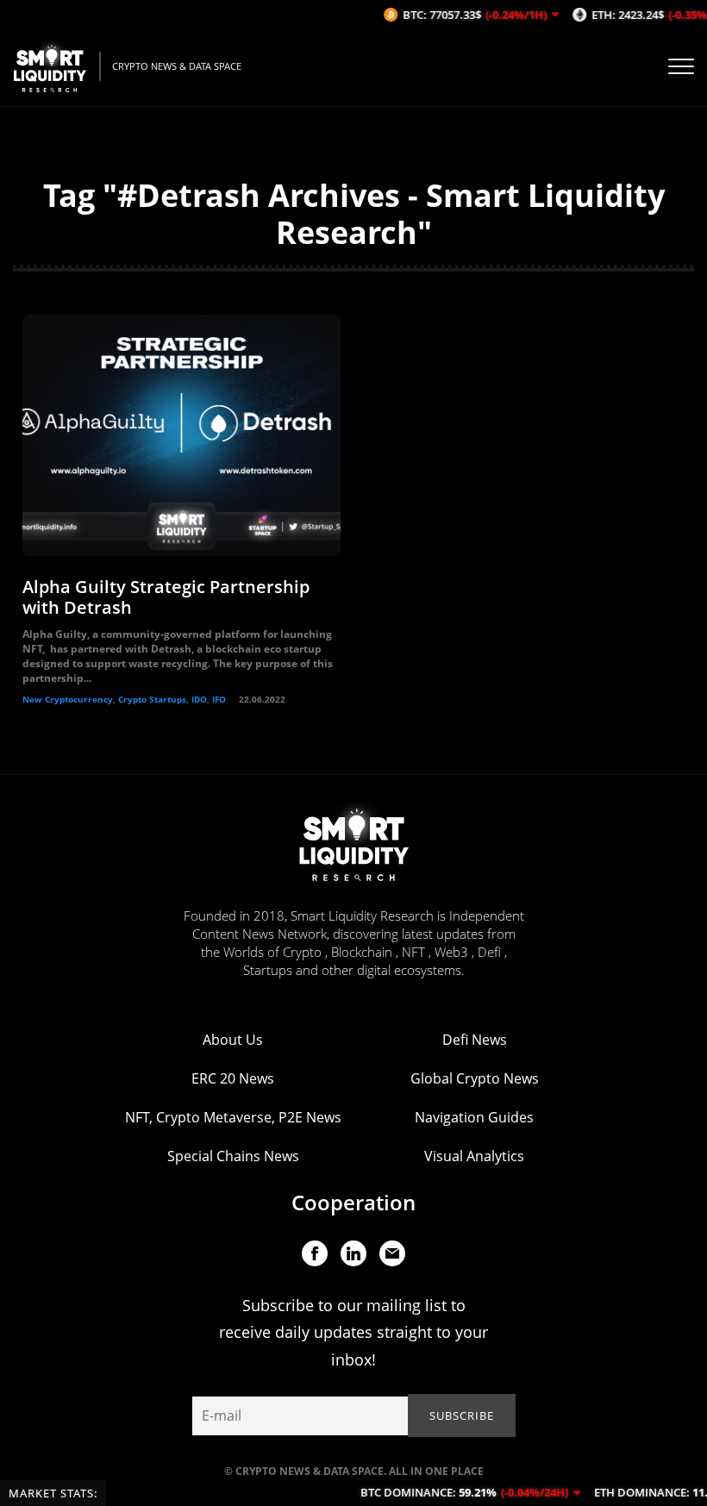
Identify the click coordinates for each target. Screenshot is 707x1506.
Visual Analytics (474, 1156)
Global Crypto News (474, 1078)
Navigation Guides (474, 1117)
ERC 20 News (232, 1078)
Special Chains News (233, 1156)
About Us (233, 1039)
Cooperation (353, 1202)
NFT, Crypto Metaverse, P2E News (233, 1117)
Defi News (474, 1039)
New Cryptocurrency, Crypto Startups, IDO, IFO (124, 699)
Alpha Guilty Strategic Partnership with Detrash (166, 597)
